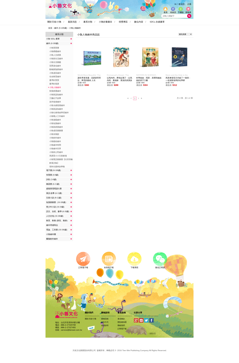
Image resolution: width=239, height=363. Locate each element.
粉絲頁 (173, 12)
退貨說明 (104, 325)
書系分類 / (89, 22)
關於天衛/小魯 (90, 319)
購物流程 (104, 319)
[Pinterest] (141, 321)
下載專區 (134, 267)
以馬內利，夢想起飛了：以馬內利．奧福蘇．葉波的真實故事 (119, 80)
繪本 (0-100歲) (60, 28)
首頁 (50, 28)
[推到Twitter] (146, 321)
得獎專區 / (124, 22)
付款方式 (104, 322)
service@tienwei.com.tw (71, 330)
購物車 (188, 12)
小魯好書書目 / (107, 22)
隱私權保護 (122, 322)
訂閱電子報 (83, 267)
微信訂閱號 (160, 267)
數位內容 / (140, 22)
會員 (165, 12)
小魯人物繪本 (75, 28)
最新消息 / (74, 22)
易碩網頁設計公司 (119, 353)
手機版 (181, 12)
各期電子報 (109, 267)
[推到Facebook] (151, 321)
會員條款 (121, 319)
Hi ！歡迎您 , (180, 4)
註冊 (189, 4)
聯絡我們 (121, 325)
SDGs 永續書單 (157, 22)
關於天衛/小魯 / (55, 22)
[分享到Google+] (136, 321)
